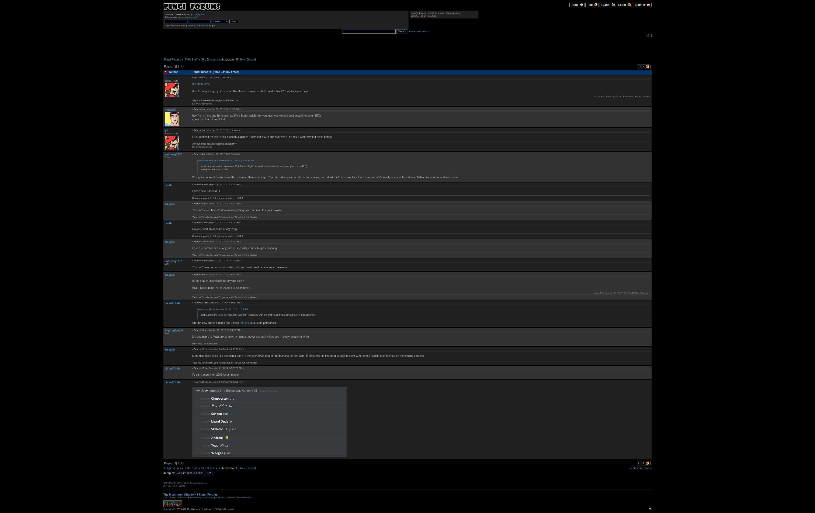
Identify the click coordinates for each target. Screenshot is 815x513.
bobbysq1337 (173, 154)
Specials (231, 497)
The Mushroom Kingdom (179, 494)
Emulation (220, 497)
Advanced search (419, 31)
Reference (195, 497)
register (200, 14)
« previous (636, 468)
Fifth (239, 59)
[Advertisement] (407, 47)
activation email (189, 17)
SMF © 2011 (183, 483)
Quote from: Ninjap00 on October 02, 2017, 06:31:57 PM (225, 160)
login (192, 14)
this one (245, 322)
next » (648, 468)
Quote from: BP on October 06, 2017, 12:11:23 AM (222, 309)
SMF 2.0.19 (169, 483)
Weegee (169, 204)
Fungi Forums (208, 494)
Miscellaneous (244, 497)
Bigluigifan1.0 (173, 330)
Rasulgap (432, 16)
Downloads (182, 497)
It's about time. (201, 84)
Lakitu (168, 185)
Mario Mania (208, 497)
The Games (169, 497)
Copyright (168, 509)
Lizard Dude (172, 303)
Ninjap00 (170, 109)
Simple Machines (198, 483)
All (182, 66)
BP (166, 78)
